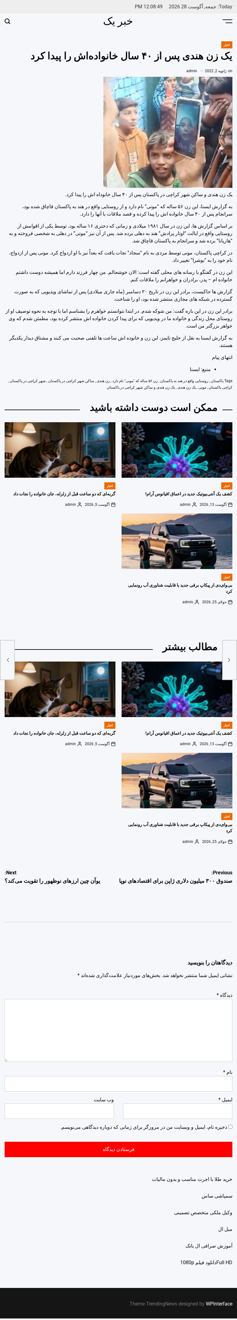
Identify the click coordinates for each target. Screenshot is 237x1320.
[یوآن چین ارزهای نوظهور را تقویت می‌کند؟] (7, 660)
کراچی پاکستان (220, 387)
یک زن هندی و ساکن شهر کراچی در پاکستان (141, 387)
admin (191, 71)
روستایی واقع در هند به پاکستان (184, 381)
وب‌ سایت (104, 1100)
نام (227, 1072)
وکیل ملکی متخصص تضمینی (203, 1212)
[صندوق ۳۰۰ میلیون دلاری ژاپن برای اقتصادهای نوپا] (229, 660)
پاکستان (217, 381)
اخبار (227, 45)
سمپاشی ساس (217, 1196)
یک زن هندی (186, 387)
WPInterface (219, 1304)
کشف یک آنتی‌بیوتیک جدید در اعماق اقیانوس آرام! (188, 494)
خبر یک (118, 21)
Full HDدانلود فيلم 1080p (206, 1262)
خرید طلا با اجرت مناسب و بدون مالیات (192, 1179)
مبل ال (225, 1229)
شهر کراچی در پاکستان (28, 381)
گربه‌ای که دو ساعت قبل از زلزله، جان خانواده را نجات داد (64, 494)
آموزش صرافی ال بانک (208, 1246)
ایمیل (225, 1100)
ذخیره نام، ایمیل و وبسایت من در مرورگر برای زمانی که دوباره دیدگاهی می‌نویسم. (143, 1127)
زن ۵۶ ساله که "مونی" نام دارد (135, 381)
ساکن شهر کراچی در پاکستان (71, 381)
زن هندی (103, 381)
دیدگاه (224, 995)
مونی (202, 387)
